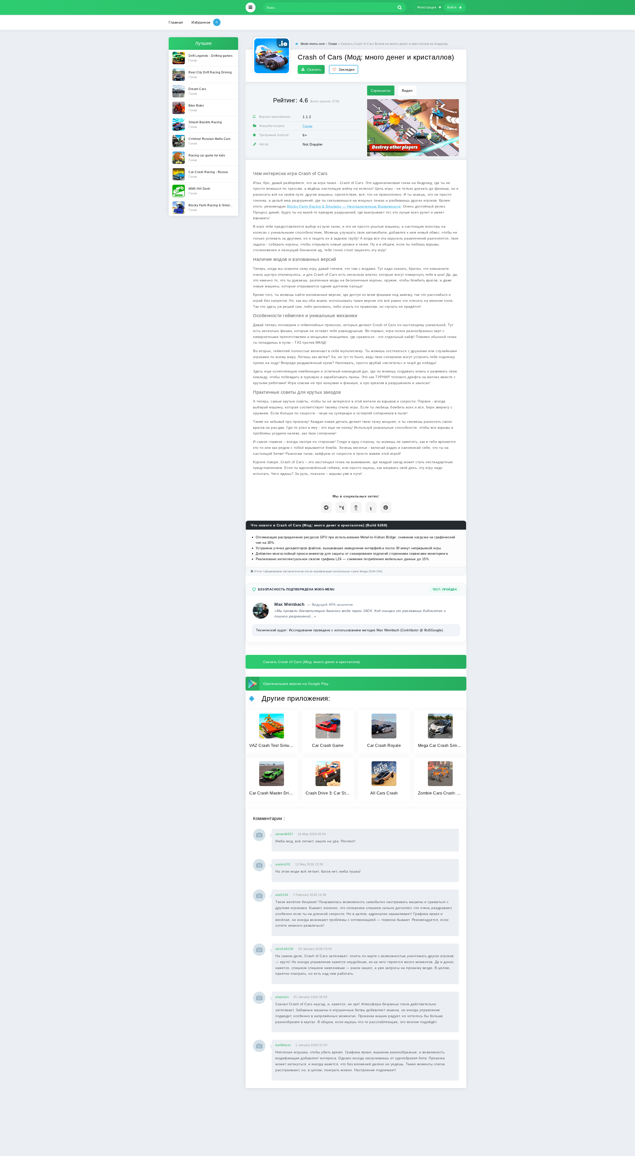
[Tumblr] (371, 507)
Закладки (346, 69)
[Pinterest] (385, 507)
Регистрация (427, 7)
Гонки (308, 126)
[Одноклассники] (356, 507)
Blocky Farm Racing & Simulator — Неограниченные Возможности (344, 206)
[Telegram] (326, 507)
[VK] (341, 507)
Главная (176, 22)
